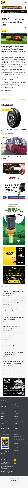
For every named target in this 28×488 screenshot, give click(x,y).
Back (3, 15)
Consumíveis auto (18, 426)
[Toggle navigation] (26, 2)
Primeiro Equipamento (19, 421)
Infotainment (4, 426)
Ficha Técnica (14, 484)
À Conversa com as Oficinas (7, 404)
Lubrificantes (17, 413)
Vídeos (15, 411)
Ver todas (3, 453)
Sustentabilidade (5, 428)
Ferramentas (16, 418)
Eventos (3, 431)
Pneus (2, 409)
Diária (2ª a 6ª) (17, 447)
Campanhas (3, 418)
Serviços (3, 423)
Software (3, 416)
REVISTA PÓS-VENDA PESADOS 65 (5, 450)
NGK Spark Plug (17, 46)
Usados (15, 431)
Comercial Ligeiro (6, 109)
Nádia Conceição (6, 28)
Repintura (16, 406)
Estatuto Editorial (14, 485)
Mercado (16, 409)
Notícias (4, 31)
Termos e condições (14, 480)
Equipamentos (4, 406)
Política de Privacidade (14, 482)
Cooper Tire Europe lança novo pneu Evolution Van (13, 130)
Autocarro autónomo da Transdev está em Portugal (12, 157)
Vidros (15, 428)
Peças (15, 404)
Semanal (16, 443)
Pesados (3, 411)
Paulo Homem (10, 295)
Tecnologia (16, 423)
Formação (16, 416)
